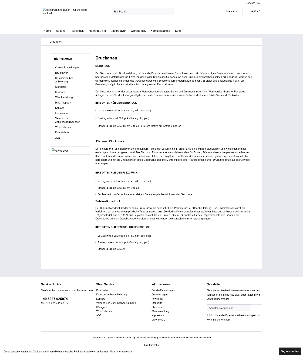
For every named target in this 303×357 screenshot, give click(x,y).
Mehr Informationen (121, 351)
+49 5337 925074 (54, 298)
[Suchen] (170, 11)
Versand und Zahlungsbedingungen (67, 120)
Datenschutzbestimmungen (240, 315)
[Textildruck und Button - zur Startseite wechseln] (69, 16)
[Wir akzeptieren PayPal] (70, 150)
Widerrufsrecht (63, 127)
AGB (57, 137)
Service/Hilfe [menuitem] (252, 3)
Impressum (61, 113)
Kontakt (59, 107)
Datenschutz (62, 132)
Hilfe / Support (63, 102)
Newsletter (157, 298)
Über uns (60, 92)
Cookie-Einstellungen (67, 67)
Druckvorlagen (160, 294)
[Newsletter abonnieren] (256, 307)
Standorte (60, 86)
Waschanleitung (64, 97)
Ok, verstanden (290, 351)
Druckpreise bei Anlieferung (64, 79)
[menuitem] (143, 11)
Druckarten (61, 72)
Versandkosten (143, 337)
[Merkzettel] (215, 11)
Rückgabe (101, 307)
